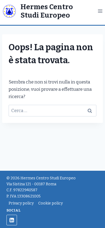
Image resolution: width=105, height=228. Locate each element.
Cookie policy (50, 203)
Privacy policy (21, 203)
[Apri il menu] (100, 11)
